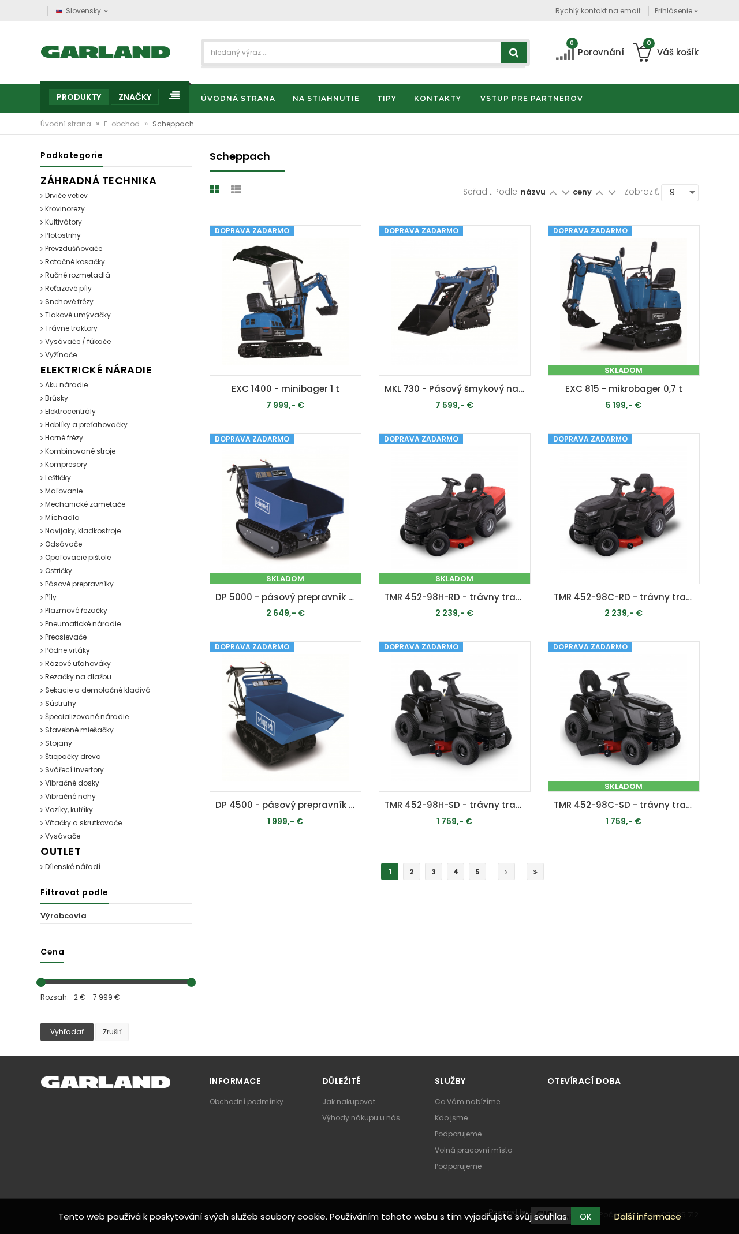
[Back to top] (727, 1213)
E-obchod (122, 124)
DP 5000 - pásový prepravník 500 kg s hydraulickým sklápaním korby (288, 597)
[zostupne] (565, 191)
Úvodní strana (66, 124)
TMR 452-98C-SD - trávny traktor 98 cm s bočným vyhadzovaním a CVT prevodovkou (627, 805)
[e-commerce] (105, 50)
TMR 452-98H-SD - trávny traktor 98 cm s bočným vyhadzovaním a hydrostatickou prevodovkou (458, 805)
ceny (583, 191)
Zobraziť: (641, 191)
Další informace (647, 1216)
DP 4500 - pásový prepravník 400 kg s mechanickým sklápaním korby (288, 805)
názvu (533, 191)
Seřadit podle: (491, 191)
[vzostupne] (552, 191)
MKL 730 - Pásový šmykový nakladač (458, 389)
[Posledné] (535, 871)
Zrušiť (112, 1032)
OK (586, 1216)
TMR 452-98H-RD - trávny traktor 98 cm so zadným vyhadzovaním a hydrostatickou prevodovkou (458, 597)
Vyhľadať (67, 1032)
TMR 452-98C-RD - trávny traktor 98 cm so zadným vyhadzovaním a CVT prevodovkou (627, 597)
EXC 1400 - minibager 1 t (285, 389)
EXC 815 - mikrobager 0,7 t (623, 389)
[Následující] (506, 871)
